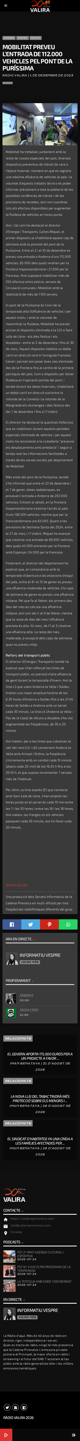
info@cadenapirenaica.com (30, 1225)
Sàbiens (26, 995)
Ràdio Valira (17, 885)
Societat (35, 37)
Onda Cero (29, 1010)
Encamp (16, 1232)
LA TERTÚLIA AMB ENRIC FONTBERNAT (44, 1281)
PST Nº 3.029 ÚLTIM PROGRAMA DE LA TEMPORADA (44, 1268)
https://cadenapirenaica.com (32, 1218)
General (23, 37)
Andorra (9, 37)
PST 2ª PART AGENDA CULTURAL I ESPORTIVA (40, 1254)
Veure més (30, 962)
